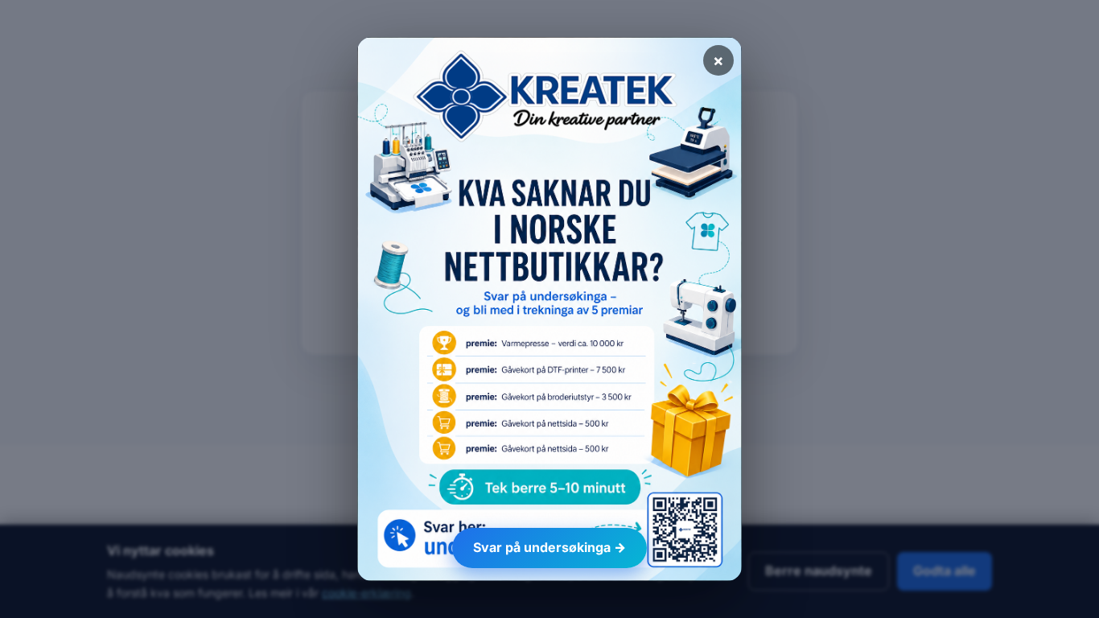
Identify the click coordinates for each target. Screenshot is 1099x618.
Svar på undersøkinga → (549, 547)
